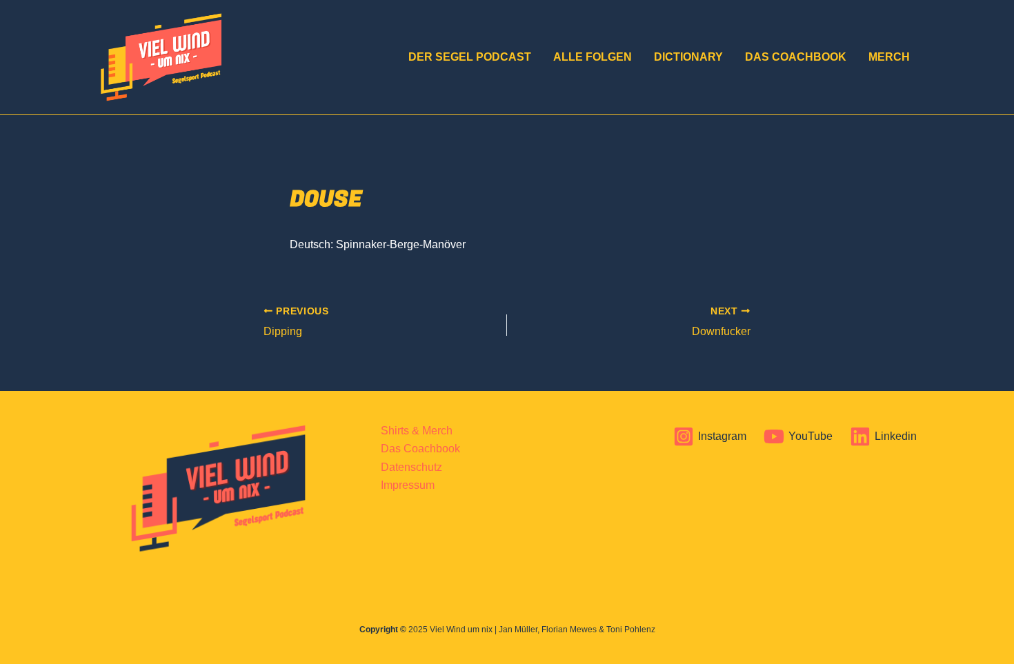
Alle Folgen (592, 57)
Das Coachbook (795, 57)
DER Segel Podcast (469, 57)
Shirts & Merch (417, 430)
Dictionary (688, 57)
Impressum (408, 485)
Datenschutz (411, 467)
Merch (889, 57)
